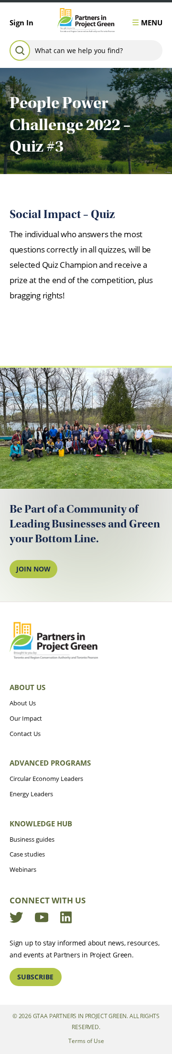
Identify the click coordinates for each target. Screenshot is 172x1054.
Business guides (32, 839)
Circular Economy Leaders (46, 778)
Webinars (23, 869)
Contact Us (25, 733)
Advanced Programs (50, 763)
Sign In (21, 22)
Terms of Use (86, 1040)
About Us (27, 687)
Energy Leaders (31, 794)
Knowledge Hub (41, 823)
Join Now (33, 568)
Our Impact (26, 718)
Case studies (27, 854)
